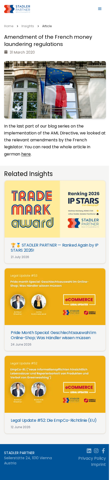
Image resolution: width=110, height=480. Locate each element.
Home (8, 26)
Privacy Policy (92, 458)
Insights (27, 26)
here (26, 154)
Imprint (98, 464)
